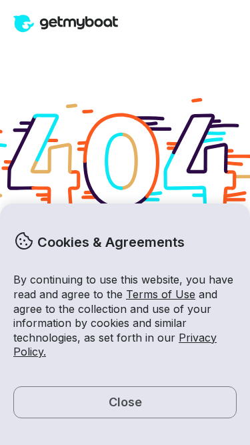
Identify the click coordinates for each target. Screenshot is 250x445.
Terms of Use (160, 294)
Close (125, 402)
